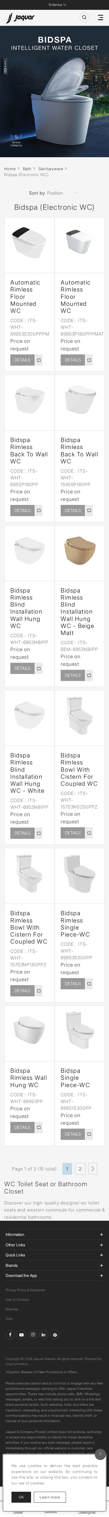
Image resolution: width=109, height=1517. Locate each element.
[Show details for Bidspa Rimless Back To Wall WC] (29, 400)
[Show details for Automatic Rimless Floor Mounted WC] (29, 242)
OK (21, 1497)
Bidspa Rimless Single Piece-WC (75, 924)
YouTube (21, 1334)
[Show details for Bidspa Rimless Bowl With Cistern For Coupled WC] (79, 715)
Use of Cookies (17, 1299)
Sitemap (12, 1309)
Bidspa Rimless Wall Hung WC (28, 1077)
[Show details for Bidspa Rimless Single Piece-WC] (79, 873)
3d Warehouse (55, 1334)
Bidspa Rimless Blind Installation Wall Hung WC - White (27, 773)
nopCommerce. (17, 1364)
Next (92, 1169)
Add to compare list (38, 360)
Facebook (10, 1334)
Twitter (32, 1334)
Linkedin (43, 1334)
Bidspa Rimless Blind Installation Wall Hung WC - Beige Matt (77, 611)
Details (22, 360)
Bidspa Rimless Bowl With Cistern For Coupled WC (79, 769)
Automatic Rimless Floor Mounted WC (25, 296)
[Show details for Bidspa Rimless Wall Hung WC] (29, 1031)
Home (10, 168)
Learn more (53, 1497)
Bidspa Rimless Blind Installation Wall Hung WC (26, 608)
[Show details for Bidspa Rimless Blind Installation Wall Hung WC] (29, 550)
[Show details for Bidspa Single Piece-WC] (79, 1031)
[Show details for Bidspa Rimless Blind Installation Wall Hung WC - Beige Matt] (79, 550)
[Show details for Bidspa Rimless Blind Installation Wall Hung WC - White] (29, 715)
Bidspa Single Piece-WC (75, 1077)
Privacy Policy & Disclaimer (25, 1290)
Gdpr (9, 1318)
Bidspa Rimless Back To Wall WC (29, 450)
